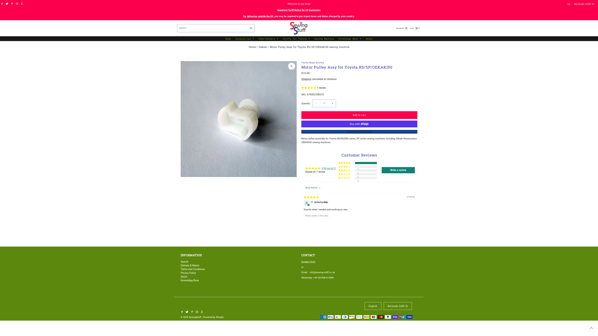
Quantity (305, 103)
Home (228, 38)
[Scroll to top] (591, 327)
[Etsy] (21, 4)
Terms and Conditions (193, 269)
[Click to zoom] (291, 66)
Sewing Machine (324, 38)
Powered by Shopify (213, 317)
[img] (311, 197)
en (568, 4)
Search (184, 261)
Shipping (306, 79)
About (369, 38)
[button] (309, 87)
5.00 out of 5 (329, 168)
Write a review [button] (398, 170)
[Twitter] (6, 4)
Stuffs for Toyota (295, 38)
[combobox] (212, 28)
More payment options (359, 131)
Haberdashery (267, 38)
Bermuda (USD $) (584, 4)
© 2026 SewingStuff (191, 317)
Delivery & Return (190, 265)
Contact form (308, 261)
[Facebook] (2, 4)
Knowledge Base (348, 38)
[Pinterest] (11, 4)
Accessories (243, 38)
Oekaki (263, 47)
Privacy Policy (188, 272)
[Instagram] (16, 4)
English (373, 306)
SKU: (303, 94)
